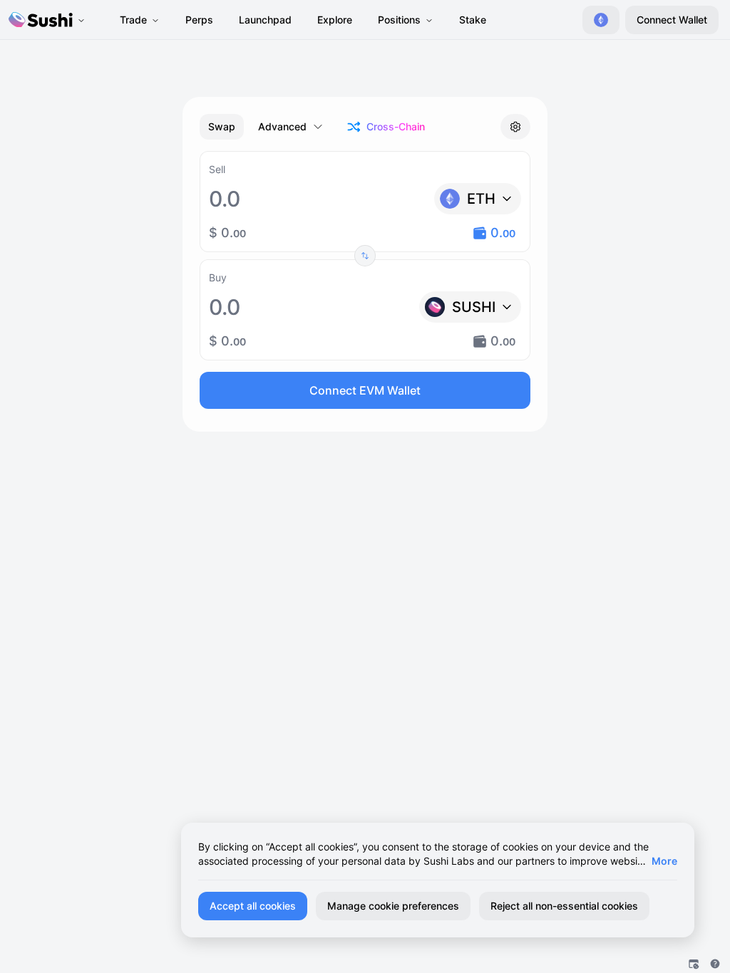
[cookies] (693, 963)
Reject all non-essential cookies (564, 906)
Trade (133, 20)
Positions (399, 20)
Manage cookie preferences (393, 906)
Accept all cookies (253, 906)
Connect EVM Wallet (365, 390)
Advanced (282, 126)
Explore (334, 20)
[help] (715, 963)
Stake (472, 20)
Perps (199, 20)
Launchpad (265, 20)
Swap (221, 126)
